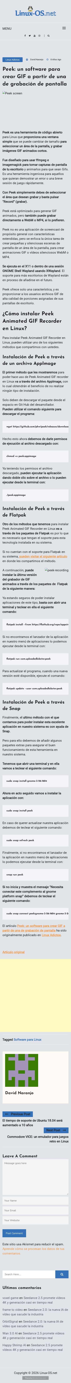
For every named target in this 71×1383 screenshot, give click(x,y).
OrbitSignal (10, 1321)
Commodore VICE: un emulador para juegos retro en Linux (38, 1139)
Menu (6, 29)
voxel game (10, 1298)
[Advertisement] (35, 995)
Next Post (53, 1130)
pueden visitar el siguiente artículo (43, 556)
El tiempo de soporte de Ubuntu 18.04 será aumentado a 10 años (32, 1123)
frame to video (12, 1310)
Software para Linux (27, 1039)
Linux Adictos (12, 59)
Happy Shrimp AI (14, 1345)
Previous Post (20, 1114)
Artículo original (13, 952)
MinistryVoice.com (39, 1378)
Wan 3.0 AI (10, 1333)
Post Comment (14, 1233)
